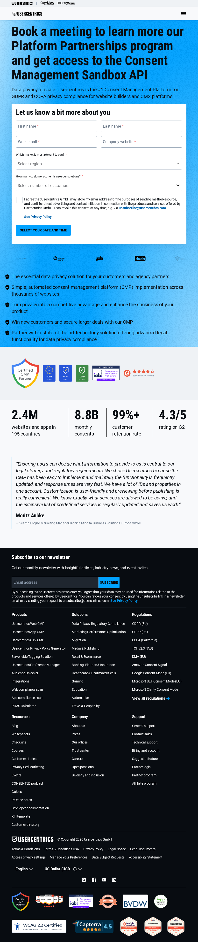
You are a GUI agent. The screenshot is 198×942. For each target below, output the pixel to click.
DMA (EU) (139, 657)
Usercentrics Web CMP (28, 624)
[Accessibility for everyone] (39, 926)
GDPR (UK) (140, 632)
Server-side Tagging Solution (32, 657)
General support (144, 726)
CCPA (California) (144, 640)
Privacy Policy (93, 849)
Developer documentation (30, 808)
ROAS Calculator (24, 706)
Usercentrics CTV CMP (28, 640)
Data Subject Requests (108, 857)
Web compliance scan (27, 689)
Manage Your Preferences (68, 857)
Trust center (80, 750)
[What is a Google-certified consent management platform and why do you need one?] (21, 901)
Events (16, 775)
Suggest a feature (145, 759)
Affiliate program (144, 783)
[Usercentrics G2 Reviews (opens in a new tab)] (49, 901)
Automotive (80, 698)
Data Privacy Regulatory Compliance (98, 624)
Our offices (80, 742)
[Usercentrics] (22, 3)
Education (79, 689)
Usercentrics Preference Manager (36, 665)
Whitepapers (21, 734)
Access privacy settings (28, 857)
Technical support (145, 742)
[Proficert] (129, 926)
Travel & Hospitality (85, 706)
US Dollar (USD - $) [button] (61, 869)
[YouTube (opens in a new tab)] (104, 880)
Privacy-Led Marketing (28, 767)
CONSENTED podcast (27, 783)
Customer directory (25, 825)
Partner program (144, 775)
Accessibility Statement (146, 857)
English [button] (21, 869)
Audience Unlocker (25, 673)
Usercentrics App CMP (28, 632)
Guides (17, 792)
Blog (15, 726)
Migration (79, 640)
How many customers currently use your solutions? (48, 176)
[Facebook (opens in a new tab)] (94, 880)
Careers (77, 759)
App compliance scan (27, 698)
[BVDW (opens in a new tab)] (135, 901)
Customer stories (24, 759)
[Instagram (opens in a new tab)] (84, 880)
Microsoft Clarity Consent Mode (155, 689)
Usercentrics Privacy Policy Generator (39, 648)
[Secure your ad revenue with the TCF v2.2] (81, 901)
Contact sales (142, 734)
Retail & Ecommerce (86, 657)
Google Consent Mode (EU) (151, 673)
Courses (18, 750)
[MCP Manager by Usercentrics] (66, 3)
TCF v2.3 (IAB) (142, 648)
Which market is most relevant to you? (40, 154)
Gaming (77, 681)
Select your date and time (43, 230)
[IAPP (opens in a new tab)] (161, 901)
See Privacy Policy (37, 217)
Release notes (22, 800)
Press (76, 734)
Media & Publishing (85, 648)
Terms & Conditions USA (61, 849)
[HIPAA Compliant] (175, 926)
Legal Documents (143, 849)
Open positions (82, 767)
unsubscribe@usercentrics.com (142, 208)
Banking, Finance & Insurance (93, 665)
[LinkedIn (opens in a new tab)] (114, 880)
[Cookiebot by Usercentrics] (47, 3)
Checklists (19, 742)
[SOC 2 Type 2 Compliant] (153, 926)
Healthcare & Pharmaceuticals (94, 673)
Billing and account (146, 750)
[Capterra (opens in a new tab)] (92, 926)
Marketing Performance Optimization (99, 632)
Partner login (141, 767)
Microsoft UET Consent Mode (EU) (157, 681)
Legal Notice (117, 849)
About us (78, 726)
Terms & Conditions (26, 849)
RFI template (21, 816)
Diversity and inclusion (88, 775)
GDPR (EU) (140, 624)
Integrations (20, 681)
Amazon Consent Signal (149, 665)
